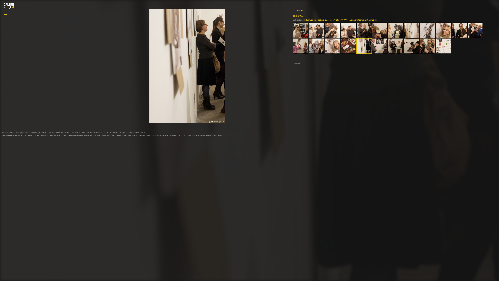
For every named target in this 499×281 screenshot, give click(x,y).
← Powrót (298, 10)
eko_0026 (187, 66)
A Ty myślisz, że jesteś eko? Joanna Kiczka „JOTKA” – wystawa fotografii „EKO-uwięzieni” (340, 20)
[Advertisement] (312, 81)
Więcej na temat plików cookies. (211, 135)
